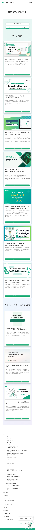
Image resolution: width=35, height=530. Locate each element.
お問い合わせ (7, 513)
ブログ (5, 507)
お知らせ (6, 495)
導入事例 (6, 492)
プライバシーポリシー (9, 519)
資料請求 (6, 510)
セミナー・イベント (8, 498)
